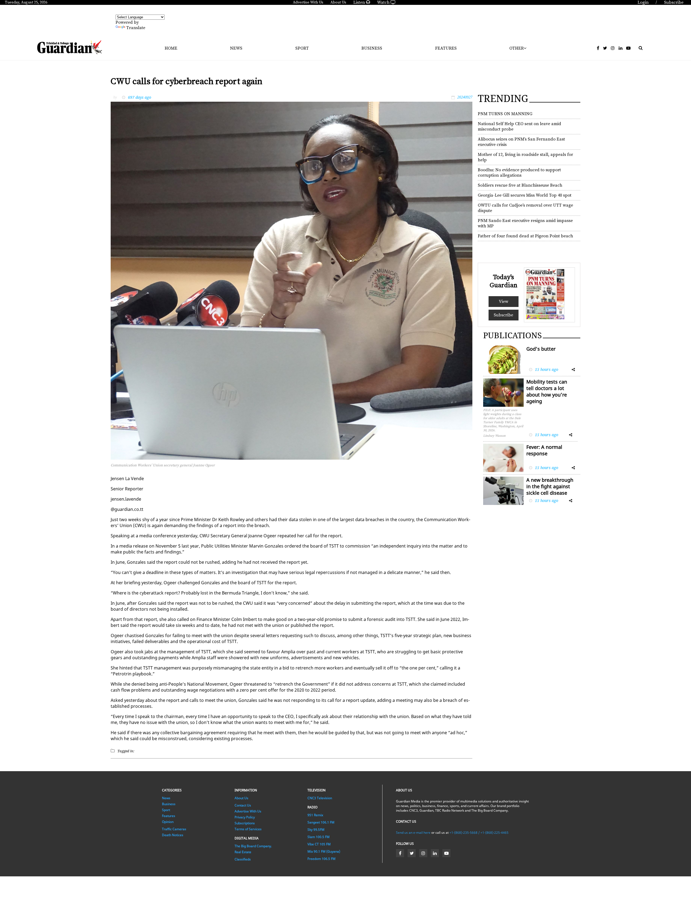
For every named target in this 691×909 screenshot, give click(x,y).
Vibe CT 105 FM (319, 844)
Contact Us (243, 805)
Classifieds (243, 859)
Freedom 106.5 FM (321, 858)
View (503, 301)
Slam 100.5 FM (318, 837)
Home (171, 48)
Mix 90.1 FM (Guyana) (323, 851)
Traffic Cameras (174, 829)
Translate (135, 27)
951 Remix (315, 815)
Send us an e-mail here (413, 832)
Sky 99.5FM (315, 829)
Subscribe (503, 315)
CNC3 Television (319, 798)
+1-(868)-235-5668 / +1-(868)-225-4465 (479, 832)
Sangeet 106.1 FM (320, 822)
